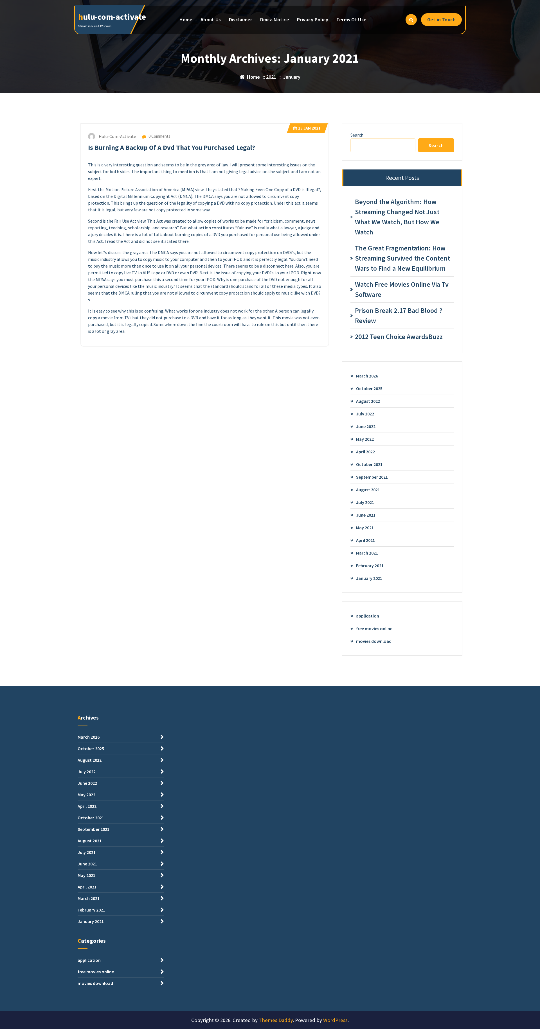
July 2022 (365, 414)
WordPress (335, 1020)
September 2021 (372, 477)
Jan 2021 (309, 128)
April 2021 (365, 540)
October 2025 (369, 388)
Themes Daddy (276, 1020)
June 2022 (365, 426)
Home (186, 19)
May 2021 (365, 527)
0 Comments (159, 136)
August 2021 (368, 489)
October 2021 (369, 464)
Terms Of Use (351, 19)
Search (356, 135)
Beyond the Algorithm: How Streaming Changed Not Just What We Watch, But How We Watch (397, 216)
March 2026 (367, 376)
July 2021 (365, 502)
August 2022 (368, 401)
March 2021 (367, 553)
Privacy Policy (312, 19)
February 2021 (370, 565)
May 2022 (365, 439)
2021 (271, 77)
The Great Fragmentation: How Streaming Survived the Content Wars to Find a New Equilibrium (402, 258)
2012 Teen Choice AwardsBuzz (399, 336)
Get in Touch (441, 19)
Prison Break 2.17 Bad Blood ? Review (398, 315)
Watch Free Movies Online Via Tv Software (402, 289)
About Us (211, 19)
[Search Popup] (411, 19)
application (367, 616)
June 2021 (365, 515)
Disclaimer (240, 19)
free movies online (374, 628)
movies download (374, 641)
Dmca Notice (274, 19)
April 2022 (365, 451)
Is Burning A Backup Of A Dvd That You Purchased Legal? (171, 147)
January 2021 (369, 578)
